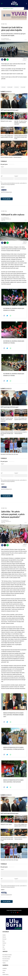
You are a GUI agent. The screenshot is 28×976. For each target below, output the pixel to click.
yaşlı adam (23, 87)
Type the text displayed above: (6, 192)
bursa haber (10, 87)
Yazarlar (4, 970)
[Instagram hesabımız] (15, 912)
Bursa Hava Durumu (6, 958)
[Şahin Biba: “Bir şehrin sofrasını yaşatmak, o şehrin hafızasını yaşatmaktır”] (20, 115)
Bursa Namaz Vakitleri (7, 956)
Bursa (26, 39)
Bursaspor (4, 939)
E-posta (16, 176)
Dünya (4, 945)
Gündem (4, 935)
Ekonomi (4, 937)
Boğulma (3, 87)
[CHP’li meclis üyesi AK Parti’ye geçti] (14, 100)
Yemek (4, 949)
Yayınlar (4, 962)
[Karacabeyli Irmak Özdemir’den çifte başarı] (14, 445)
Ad (2, 176)
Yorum (2, 166)
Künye (4, 972)
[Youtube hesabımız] (17, 912)
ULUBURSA (5, 968)
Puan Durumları (5, 960)
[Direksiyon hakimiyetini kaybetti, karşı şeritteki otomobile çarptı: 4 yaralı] (20, 130)
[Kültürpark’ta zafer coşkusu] (7, 115)
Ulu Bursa (4, 943)
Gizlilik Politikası (6, 974)
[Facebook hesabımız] (11, 912)
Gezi (3, 947)
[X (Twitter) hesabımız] (13, 912)
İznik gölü (17, 87)
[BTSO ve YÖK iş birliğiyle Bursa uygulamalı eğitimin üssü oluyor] (7, 130)
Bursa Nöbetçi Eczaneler (7, 954)
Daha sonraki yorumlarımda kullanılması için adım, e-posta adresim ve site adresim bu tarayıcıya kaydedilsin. (14, 184)
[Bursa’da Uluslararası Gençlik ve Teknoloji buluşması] (14, 148)
